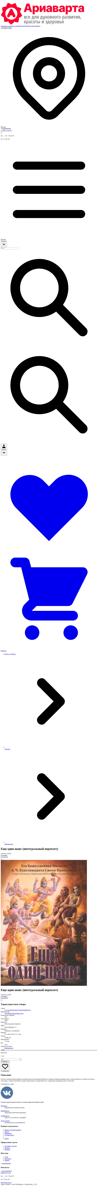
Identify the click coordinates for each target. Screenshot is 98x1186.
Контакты (21, 26)
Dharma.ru (4, 1106)
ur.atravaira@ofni (6, 1182)
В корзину (4, 1061)
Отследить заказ (6, 28)
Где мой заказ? (9, 1135)
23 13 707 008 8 (6, 1173)
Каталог (4, 241)
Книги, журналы (10, 654)
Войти (7, 1138)
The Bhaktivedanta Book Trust (14, 1013)
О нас (6, 1157)
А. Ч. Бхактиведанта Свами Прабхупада (18, 1010)
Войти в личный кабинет (13, 1130)
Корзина (3, 651)
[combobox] (9, 248)
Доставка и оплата (7, 26)
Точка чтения (5, 1121)
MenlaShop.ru (5, 1111)
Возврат (7, 1148)
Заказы (7, 1132)
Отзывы (27, 26)
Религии (7, 749)
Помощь (7, 1149)
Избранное (8, 1133)
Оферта (7, 1160)
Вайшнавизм (9, 844)
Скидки (15, 26)
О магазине (33, 26)
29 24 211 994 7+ (6, 130)
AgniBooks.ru (5, 1116)
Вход (38, 26)
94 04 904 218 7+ (6, 1171)
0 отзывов (4, 855)
